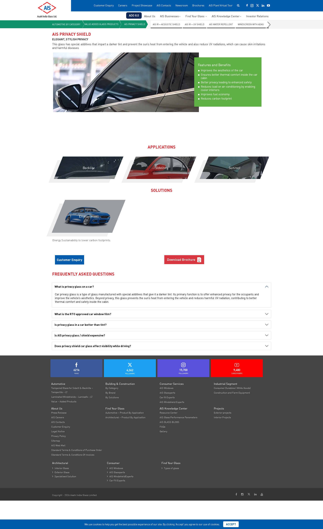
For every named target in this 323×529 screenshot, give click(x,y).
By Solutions (112, 397)
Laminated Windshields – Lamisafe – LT (72, 396)
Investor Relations (257, 16)
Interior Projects (222, 417)
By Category (111, 387)
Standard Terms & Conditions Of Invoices (72, 454)
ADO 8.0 (134, 15)
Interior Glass (60, 468)
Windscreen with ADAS (251, 24)
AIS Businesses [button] (169, 16)
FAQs (162, 426)
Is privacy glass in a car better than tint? (81, 324)
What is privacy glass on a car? (74, 286)
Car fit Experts (167, 397)
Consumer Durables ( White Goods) (232, 387)
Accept (231, 524)
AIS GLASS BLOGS (169, 421)
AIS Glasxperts (167, 392)
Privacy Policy (58, 435)
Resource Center (168, 412)
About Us (149, 16)
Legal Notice (58, 431)
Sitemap (55, 440)
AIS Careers (57, 417)
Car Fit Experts (116, 480)
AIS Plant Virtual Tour (221, 5)
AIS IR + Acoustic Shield (166, 24)
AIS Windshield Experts (172, 401)
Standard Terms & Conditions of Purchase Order (76, 449)
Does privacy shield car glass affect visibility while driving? (93, 346)
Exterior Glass (60, 472)
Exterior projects (222, 412)
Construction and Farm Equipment (232, 392)
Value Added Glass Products (101, 24)
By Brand (110, 392)
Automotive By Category (66, 24)
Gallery (163, 431)
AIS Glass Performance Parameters (178, 417)
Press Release (59, 412)
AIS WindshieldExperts (120, 476)
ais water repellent (221, 24)
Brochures (198, 5)
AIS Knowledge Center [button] (225, 16)
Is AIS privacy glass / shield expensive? (80, 335)
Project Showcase (142, 5)
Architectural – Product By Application (125, 417)
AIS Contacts (164, 5)
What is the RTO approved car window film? (83, 314)
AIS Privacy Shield (134, 24)
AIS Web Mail (58, 445)
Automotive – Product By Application (124, 412)
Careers (122, 5)
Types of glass (170, 468)
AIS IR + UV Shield (194, 24)
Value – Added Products (63, 401)
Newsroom (182, 5)
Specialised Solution (64, 476)
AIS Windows (166, 387)
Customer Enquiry (104, 5)
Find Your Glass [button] (195, 16)
